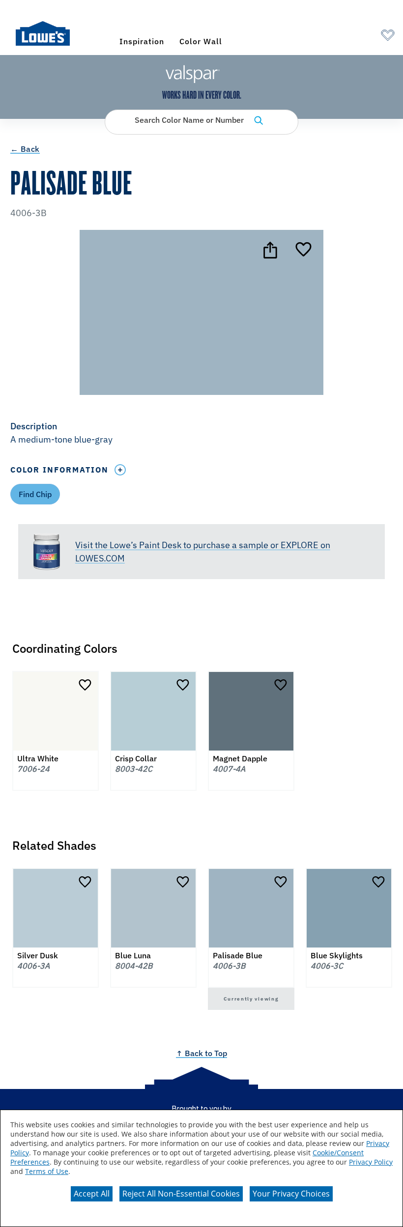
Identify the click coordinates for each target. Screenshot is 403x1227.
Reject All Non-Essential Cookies (181, 1193)
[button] (201, 433)
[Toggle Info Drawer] (120, 470)
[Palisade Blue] (303, 250)
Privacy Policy (371, 1162)
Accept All (92, 1193)
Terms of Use (46, 1171)
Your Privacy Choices (291, 1193)
